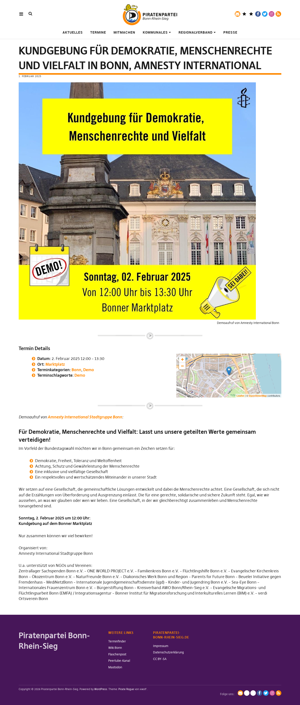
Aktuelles (73, 32)
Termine (98, 32)
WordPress (100, 689)
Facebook (258, 14)
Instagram (271, 14)
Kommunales (155, 32)
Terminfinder (117, 641)
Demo (88, 369)
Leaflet (240, 395)
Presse (230, 32)
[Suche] (30, 13)
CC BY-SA (159, 659)
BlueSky (251, 14)
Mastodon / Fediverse (244, 14)
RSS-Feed (278, 14)
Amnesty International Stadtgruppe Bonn (85, 416)
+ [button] (182, 359)
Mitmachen (124, 32)
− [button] (182, 366)
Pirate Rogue (126, 689)
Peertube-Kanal (119, 661)
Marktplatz (55, 364)
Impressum (160, 646)
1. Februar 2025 (30, 76)
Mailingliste (237, 14)
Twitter (264, 14)
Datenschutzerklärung (168, 652)
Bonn (76, 369)
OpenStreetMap (258, 395)
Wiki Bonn (115, 648)
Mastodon (115, 667)
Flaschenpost (117, 654)
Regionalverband (196, 32)
